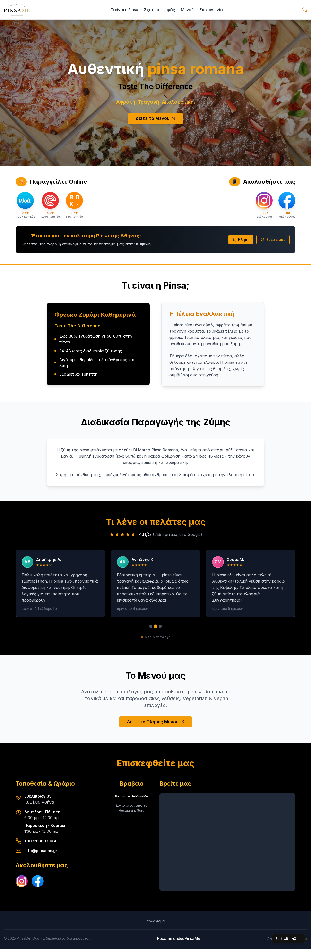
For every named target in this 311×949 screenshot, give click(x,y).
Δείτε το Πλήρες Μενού (153, 721)
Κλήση (244, 239)
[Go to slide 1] (150, 626)
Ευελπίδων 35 (38, 796)
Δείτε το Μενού (153, 118)
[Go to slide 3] (160, 626)
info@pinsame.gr (40, 850)
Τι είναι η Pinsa (124, 9)
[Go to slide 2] (155, 626)
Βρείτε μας (275, 239)
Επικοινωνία (211, 9)
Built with (282, 938)
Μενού (187, 9)
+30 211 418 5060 (41, 841)
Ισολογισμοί (155, 921)
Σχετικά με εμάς (159, 9)
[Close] (300, 938)
